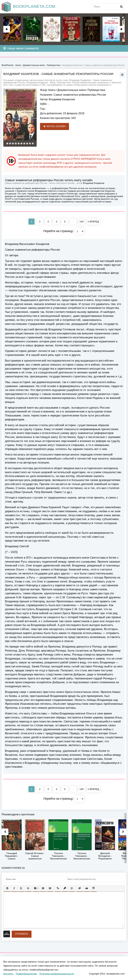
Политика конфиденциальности (56, 973)
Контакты (8, 973)
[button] (7, 888)
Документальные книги (71, 90)
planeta (34, 6)
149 (82, 221)
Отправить (21, 934)
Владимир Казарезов (62, 99)
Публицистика (96, 90)
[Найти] (121, 6)
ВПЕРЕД (94, 221)
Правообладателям (26, 973)
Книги (51, 90)
